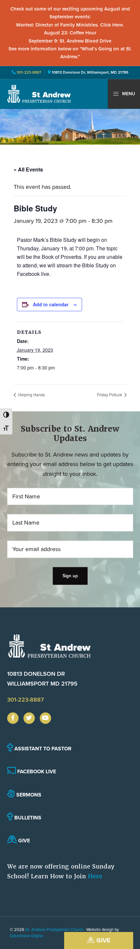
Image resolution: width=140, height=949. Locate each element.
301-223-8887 (28, 72)
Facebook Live (36, 771)
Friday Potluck (110, 394)
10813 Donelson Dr (42, 679)
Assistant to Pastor (42, 748)
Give (102, 940)
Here (95, 876)
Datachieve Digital (26, 936)
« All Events (28, 169)
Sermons (28, 794)
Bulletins (27, 817)
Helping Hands (31, 394)
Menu (128, 93)
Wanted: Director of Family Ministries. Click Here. (70, 24)
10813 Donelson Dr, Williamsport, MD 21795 (90, 72)
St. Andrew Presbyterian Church (54, 929)
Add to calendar (50, 304)
